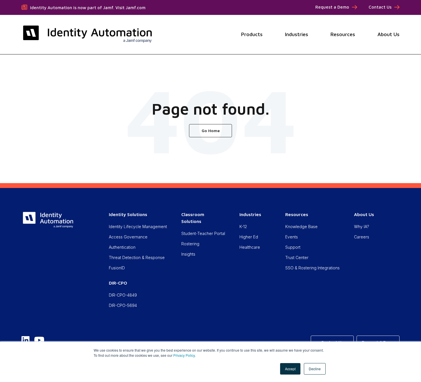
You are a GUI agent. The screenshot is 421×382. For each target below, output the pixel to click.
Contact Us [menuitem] (380, 7)
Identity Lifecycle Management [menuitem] (138, 226)
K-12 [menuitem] (243, 226)
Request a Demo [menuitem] (332, 7)
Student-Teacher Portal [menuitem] (203, 233)
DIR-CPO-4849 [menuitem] (123, 295)
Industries (296, 34)
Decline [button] (315, 368)
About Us (388, 34)
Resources (342, 34)
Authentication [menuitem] (122, 247)
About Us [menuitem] (364, 214)
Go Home (211, 130)
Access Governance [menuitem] (128, 236)
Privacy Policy (184, 355)
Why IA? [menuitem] (361, 226)
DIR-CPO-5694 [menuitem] (123, 305)
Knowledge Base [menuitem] (301, 226)
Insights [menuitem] (188, 254)
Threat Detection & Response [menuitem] (137, 257)
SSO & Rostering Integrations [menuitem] (312, 267)
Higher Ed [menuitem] (248, 236)
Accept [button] (290, 368)
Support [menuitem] (292, 247)
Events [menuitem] (291, 236)
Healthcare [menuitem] (249, 247)
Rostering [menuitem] (190, 243)
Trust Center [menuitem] (296, 257)
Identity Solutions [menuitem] (128, 214)
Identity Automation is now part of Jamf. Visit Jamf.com (87, 7)
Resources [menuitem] (296, 214)
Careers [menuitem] (361, 236)
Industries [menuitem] (250, 214)
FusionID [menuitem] (117, 267)
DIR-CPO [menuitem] (118, 282)
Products (252, 34)
